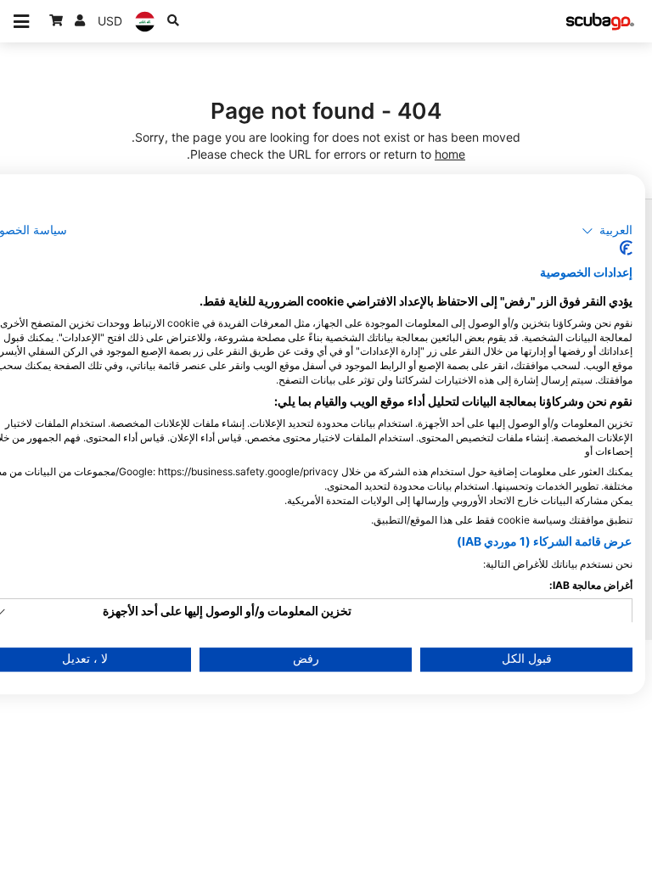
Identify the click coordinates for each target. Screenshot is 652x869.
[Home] (600, 22)
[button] (607, 231)
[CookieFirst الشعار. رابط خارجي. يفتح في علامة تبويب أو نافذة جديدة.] (626, 248)
